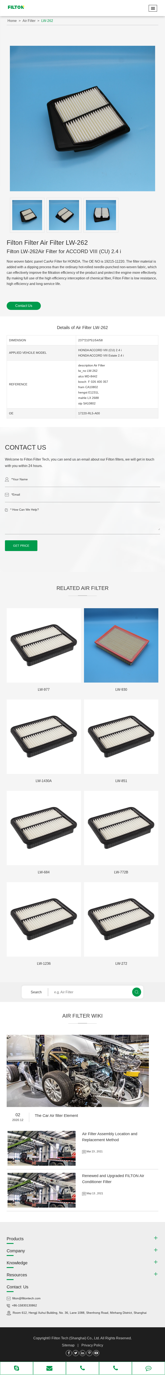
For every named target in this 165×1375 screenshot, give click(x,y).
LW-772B (121, 872)
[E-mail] (49, 1368)
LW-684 (44, 872)
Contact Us (23, 306)
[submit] (136, 992)
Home (12, 21)
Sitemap (68, 1345)
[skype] (16, 1368)
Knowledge (17, 1262)
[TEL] (82, 1368)
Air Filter (29, 21)
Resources (17, 1274)
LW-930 (121, 689)
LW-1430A (44, 781)
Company (16, 1250)
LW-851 (121, 781)
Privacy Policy (92, 1345)
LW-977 (44, 689)
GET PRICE (21, 545)
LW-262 (47, 21)
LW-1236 (44, 963)
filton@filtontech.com (26, 1298)
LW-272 (121, 963)
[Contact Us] (148, 1368)
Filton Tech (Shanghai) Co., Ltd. (76, 1338)
